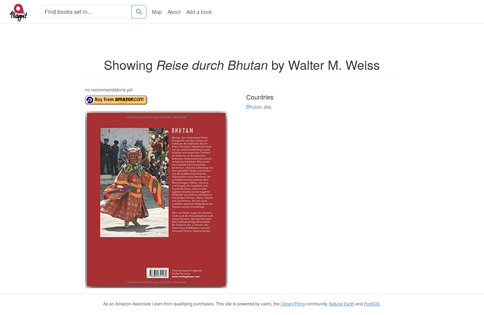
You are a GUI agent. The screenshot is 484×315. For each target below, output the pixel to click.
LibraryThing (293, 303)
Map (157, 11)
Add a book (199, 11)
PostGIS (372, 303)
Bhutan (254, 106)
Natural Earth (341, 303)
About (174, 11)
